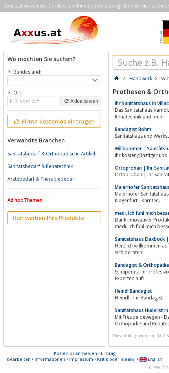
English (154, 359)
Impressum (81, 359)
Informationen (50, 359)
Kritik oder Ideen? (115, 359)
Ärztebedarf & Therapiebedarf (41, 178)
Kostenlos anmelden (75, 353)
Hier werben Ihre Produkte (48, 218)
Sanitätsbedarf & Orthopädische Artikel (51, 153)
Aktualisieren (84, 101)
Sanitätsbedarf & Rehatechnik (40, 166)
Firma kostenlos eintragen (57, 121)
